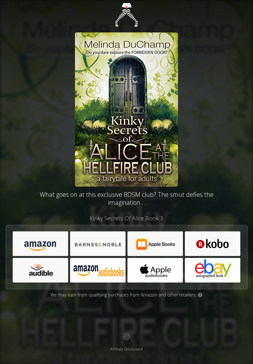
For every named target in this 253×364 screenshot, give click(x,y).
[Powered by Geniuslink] (126, 336)
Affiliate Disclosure (126, 349)
